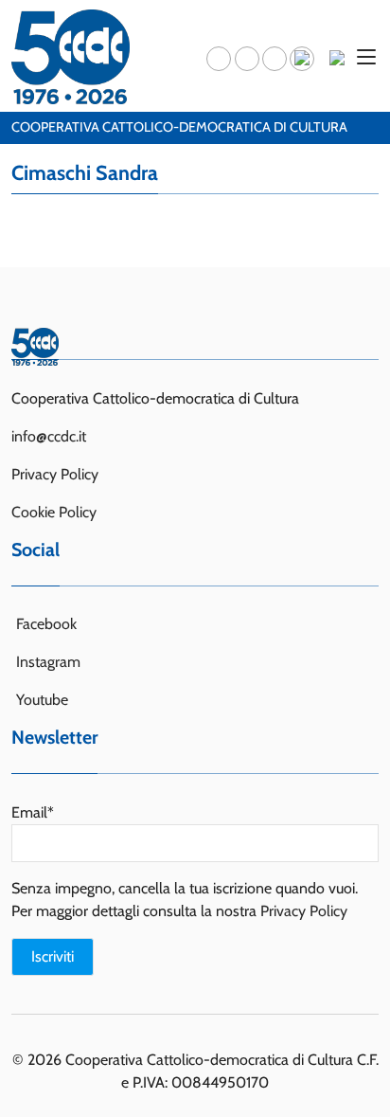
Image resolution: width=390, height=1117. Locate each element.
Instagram (48, 662)
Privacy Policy (54, 474)
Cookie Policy (54, 512)
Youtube (42, 700)
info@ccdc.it (48, 436)
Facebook (46, 624)
